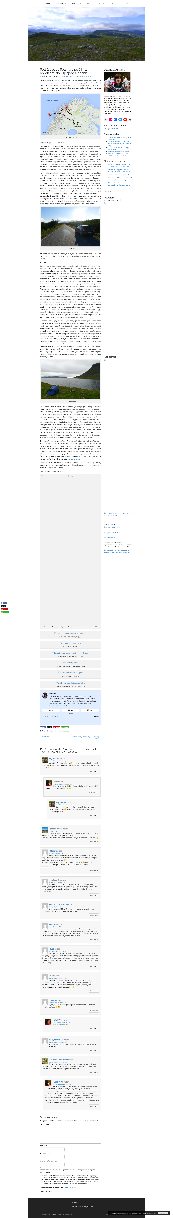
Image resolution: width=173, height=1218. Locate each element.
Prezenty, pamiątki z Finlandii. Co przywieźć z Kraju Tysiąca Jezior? (119, 166)
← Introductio (44, 737)
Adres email (45, 1153)
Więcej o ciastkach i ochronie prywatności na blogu (142, 1213)
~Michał (53, 924)
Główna (47, 4)
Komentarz (45, 1124)
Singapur (76, 4)
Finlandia (61, 4)
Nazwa (43, 1146)
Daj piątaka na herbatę (111, 129)
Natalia (44, 76)
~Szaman (53, 1000)
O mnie (127, 4)
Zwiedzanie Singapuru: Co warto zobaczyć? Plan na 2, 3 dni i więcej (119, 171)
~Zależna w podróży (58, 1059)
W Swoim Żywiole (56, 1214)
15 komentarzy (87, 76)
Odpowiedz (94, 771)
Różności (114, 4)
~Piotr (52, 948)
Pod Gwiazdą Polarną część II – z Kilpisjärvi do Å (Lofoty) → (87, 738)
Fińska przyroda (63, 731)
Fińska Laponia (51, 731)
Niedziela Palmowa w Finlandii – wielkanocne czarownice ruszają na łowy (119, 143)
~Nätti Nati (57, 1020)
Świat (100, 4)
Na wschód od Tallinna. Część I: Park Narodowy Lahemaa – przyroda (120, 179)
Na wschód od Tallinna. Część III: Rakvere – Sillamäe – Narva (119, 155)
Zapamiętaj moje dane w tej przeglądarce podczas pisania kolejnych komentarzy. (67, 1171)
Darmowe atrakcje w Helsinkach (118, 175)
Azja (89, 4)
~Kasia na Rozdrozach (59, 904)
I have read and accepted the (58, 1187)
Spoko (163, 1213)
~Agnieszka (54, 758)
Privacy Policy (69, 1187)
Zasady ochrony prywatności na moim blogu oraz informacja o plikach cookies (117, 551)
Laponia (63, 76)
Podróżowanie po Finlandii (74, 76)
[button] (4, 615)
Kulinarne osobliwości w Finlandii (118, 152)
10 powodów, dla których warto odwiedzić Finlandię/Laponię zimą (119, 184)
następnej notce (74, 459)
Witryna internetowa (48, 1161)
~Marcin (53, 851)
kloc (63, 1024)
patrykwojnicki (56, 1039)
